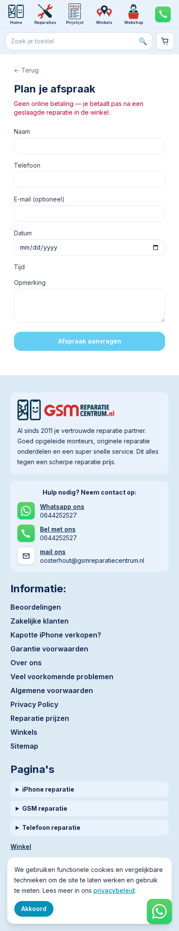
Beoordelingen (35, 607)
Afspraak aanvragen (89, 341)
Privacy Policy (34, 704)
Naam (22, 131)
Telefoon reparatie (51, 827)
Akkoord (33, 908)
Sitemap (24, 746)
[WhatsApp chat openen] (159, 911)
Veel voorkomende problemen (61, 676)
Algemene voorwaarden (51, 690)
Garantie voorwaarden (49, 648)
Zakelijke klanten (39, 621)
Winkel (20, 846)
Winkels (23, 732)
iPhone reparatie (48, 789)
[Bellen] (163, 14)
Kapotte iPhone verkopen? (55, 635)
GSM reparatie (44, 808)
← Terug (26, 70)
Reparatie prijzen (39, 718)
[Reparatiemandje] (165, 41)
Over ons (26, 662)
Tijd (19, 267)
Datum (23, 233)
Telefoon (27, 165)
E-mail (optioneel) (39, 199)
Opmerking (30, 282)
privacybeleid (114, 890)
